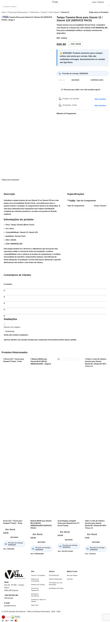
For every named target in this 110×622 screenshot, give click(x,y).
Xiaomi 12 (65, 12)
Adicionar (75, 80)
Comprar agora (97, 80)
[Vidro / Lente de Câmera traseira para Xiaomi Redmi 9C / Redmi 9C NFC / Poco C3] (96, 438)
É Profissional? (54, 575)
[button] (2, 2)
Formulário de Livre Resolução (55, 583)
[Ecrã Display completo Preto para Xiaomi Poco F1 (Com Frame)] (69, 438)
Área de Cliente (72, 575)
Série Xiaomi (54, 12)
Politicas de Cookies (38, 584)
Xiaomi (44, 12)
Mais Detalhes (100, 99)
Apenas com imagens (12, 327)
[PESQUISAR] (109, 5)
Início (4, 12)
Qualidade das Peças (56, 588)
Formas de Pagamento (35, 589)
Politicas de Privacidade (35, 580)
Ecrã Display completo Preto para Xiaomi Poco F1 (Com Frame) (68, 523)
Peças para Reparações (18, 12)
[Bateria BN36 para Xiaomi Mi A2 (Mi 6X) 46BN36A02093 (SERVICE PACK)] (41, 438)
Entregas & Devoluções (35, 595)
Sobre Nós (34, 605)
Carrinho (70, 579)
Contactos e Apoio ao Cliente (38, 600)
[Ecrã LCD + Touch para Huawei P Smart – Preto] (14, 438)
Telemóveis (34, 12)
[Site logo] (55, 2)
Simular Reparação (55, 579)
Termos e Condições (38, 575)
